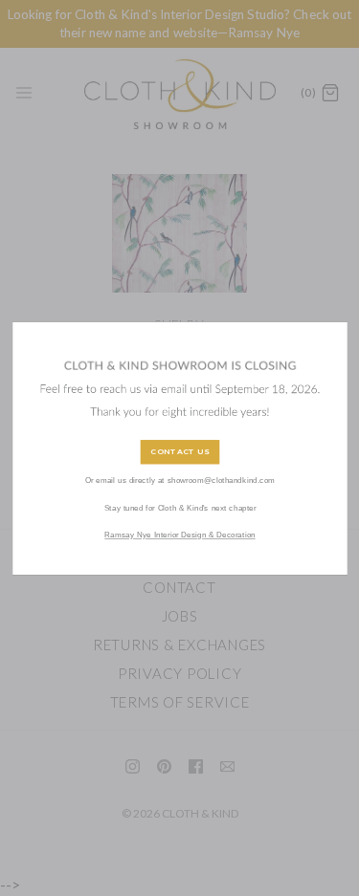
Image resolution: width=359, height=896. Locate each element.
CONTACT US (180, 452)
